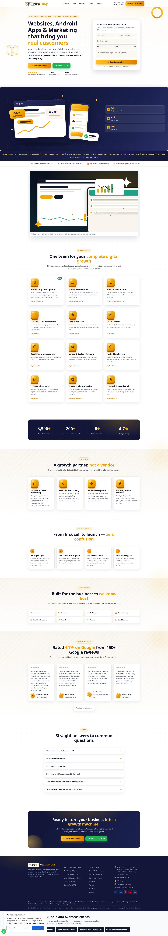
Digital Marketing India (66, 929)
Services (65, 3)
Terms (126, 908)
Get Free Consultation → (40, 66)
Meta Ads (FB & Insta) (71, 881)
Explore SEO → (112, 333)
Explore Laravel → (75, 366)
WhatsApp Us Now (98, 838)
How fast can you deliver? (55, 758)
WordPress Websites (70, 871)
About (90, 3)
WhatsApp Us (63, 66)
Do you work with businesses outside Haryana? (63, 774)
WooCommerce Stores (71, 874)
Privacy (121, 908)
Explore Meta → (36, 333)
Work (74, 3)
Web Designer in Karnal (85, 902)
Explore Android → (37, 301)
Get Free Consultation (134, 3)
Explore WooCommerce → (115, 301)
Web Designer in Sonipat (114, 902)
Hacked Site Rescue (95, 874)
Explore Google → (74, 333)
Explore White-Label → (76, 398)
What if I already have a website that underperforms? (65, 782)
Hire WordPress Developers (117, 929)
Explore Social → (36, 366)
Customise (12, 928)
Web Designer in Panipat (99, 902)
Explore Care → (36, 398)
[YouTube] (130, 892)
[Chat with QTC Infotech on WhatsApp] (3, 932)
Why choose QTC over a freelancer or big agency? (64, 789)
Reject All (25, 928)
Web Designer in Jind (43, 902)
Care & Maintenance (95, 878)
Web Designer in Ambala (45, 904)
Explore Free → (112, 398)
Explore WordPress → (76, 301)
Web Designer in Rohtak (57, 902)
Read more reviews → (84, 708)
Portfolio (92, 881)
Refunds (131, 908)
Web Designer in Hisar (71, 902)
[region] (25, 922)
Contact (99, 3)
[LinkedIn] (116, 892)
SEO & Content (94, 867)
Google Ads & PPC (70, 885)
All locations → (74, 904)
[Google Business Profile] (135, 892)
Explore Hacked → (113, 366)
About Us (92, 888)
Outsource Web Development (91, 929)
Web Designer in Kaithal (129, 902)
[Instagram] (125, 892)
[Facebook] (121, 892)
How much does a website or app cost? (60, 751)
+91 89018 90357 (123, 877)
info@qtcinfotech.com (124, 884)
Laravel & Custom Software (72, 878)
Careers (91, 892)
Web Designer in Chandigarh (61, 904)
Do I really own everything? (56, 766)
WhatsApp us (121, 881)
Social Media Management (97, 871)
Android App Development (72, 867)
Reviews (82, 3)
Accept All (38, 928)
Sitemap (137, 908)
